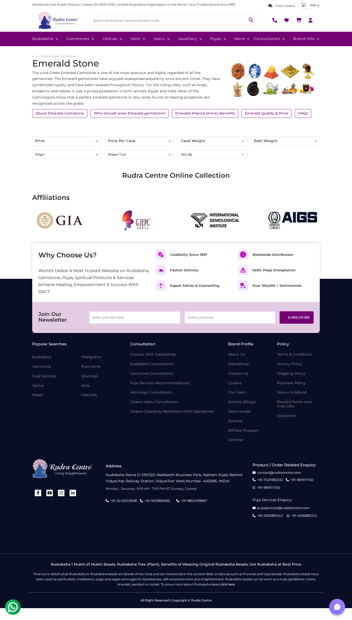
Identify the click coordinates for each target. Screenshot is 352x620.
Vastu (159, 38)
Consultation (267, 38)
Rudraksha (42, 38)
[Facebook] (38, 493)
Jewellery (187, 38)
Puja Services (44, 376)
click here (227, 584)
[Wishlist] (286, 21)
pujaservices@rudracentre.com (283, 508)
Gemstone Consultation (151, 373)
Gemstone (41, 366)
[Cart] (298, 21)
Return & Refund (292, 392)
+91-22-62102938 (123, 501)
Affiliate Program (243, 430)
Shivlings (89, 376)
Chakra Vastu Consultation (154, 402)
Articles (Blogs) (242, 402)
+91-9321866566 (157, 501)
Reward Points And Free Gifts (294, 404)
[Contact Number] (274, 21)
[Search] (251, 20)
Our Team (237, 392)
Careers (235, 383)
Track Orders (284, 6)
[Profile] (310, 21)
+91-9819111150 (302, 480)
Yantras (110, 38)
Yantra (38, 386)
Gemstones (77, 38)
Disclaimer (287, 416)
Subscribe (299, 317)
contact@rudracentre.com (279, 473)
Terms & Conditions (294, 354)
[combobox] (66, 154)
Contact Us (238, 373)
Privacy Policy (290, 364)
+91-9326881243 (270, 516)
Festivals (89, 395)
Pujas (215, 38)
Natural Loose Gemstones (59, 56)
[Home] (58, 20)
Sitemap (235, 440)
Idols (135, 38)
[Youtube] (49, 493)
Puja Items (90, 366)
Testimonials (239, 411)
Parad (37, 395)
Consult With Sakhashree (153, 354)
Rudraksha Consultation (151, 364)
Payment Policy (291, 383)
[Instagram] (61, 493)
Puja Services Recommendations (160, 383)
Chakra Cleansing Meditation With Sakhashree (172, 411)
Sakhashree (238, 364)
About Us (236, 354)
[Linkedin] (73, 493)
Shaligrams (91, 357)
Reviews (235, 421)
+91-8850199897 (194, 501)
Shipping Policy (291, 373)
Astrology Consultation (151, 392)
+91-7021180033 (270, 480)
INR (313, 5)
